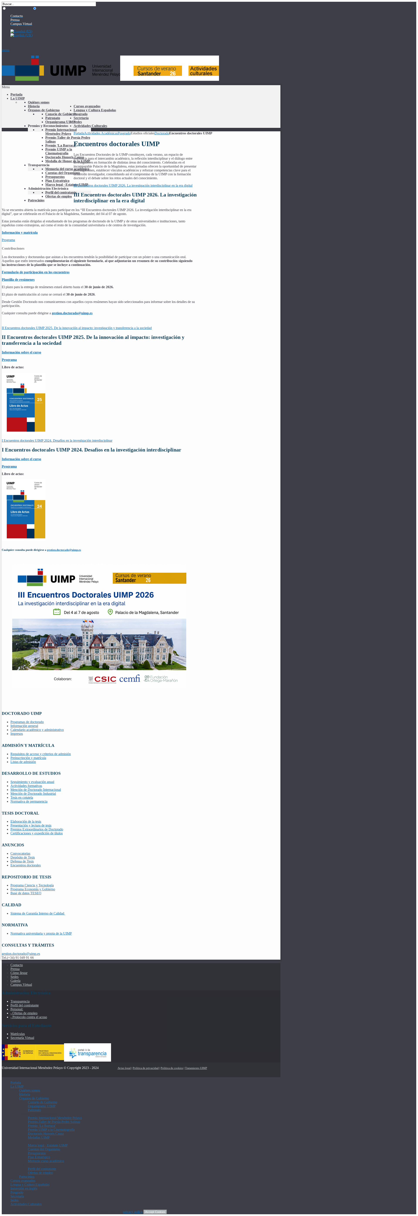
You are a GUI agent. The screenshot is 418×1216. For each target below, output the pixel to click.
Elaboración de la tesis (25, 821)
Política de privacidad (146, 1068)
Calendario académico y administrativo (37, 730)
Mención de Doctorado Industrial (33, 793)
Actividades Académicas (101, 133)
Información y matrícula (20, 232)
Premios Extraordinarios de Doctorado (36, 829)
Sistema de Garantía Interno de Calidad (37, 913)
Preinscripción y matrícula (28, 758)
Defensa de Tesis (22, 861)
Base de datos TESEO (25, 893)
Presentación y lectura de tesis (30, 825)
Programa (8, 240)
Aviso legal (124, 1068)
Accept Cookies (155, 1212)
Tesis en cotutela (21, 797)
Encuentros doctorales (25, 865)
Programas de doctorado (27, 722)
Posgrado (124, 133)
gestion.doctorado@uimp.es (64, 549)
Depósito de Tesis (22, 857)
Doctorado (162, 133)
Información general (24, 726)
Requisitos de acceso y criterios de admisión (40, 754)
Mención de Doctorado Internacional (35, 789)
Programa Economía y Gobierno (32, 889)
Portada (79, 133)
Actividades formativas (26, 786)
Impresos (16, 734)
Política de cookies (172, 1068)
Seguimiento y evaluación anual (32, 782)
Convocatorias (20, 853)
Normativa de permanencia (28, 801)
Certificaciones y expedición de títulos (36, 833)
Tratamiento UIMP (196, 1068)
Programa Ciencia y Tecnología (32, 885)
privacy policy (133, 1212)
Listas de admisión (23, 762)
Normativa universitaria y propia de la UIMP (41, 933)
